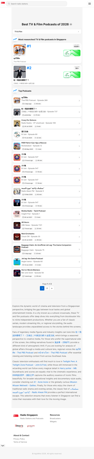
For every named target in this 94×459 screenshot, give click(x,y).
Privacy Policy (19, 439)
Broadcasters (55, 418)
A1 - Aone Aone (41, 382)
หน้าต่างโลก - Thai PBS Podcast (52, 352)
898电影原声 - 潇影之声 (23, 375)
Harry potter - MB (68, 368)
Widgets (53, 421)
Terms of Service (20, 442)
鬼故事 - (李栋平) (62, 342)
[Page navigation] (89, 3)
